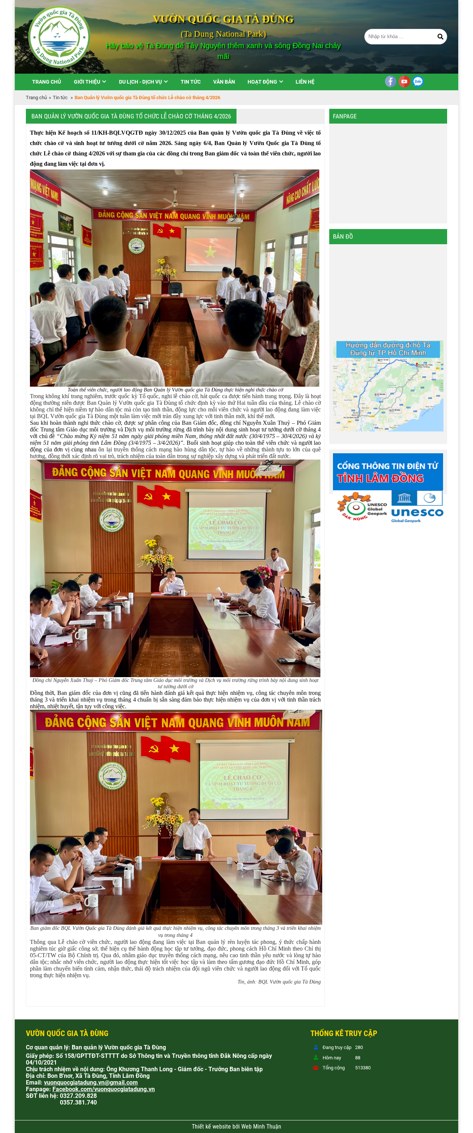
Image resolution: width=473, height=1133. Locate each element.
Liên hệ (305, 82)
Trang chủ (46, 82)
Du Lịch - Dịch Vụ (140, 82)
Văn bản (224, 82)
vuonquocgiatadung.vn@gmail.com (91, 1082)
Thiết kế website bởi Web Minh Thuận (236, 1126)
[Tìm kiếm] (440, 37)
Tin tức (191, 82)
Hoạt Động (262, 82)
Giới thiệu (87, 82)
